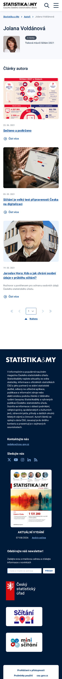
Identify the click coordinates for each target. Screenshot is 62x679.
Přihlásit (49, 571)
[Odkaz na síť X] (9, 460)
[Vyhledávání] (46, 5)
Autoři (27, 16)
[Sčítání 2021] (24, 616)
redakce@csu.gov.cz (18, 444)
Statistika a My (11, 16)
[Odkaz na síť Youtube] (16, 460)
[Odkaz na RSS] (36, 460)
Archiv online (39, 537)
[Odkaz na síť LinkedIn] (29, 460)
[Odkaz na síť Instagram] (22, 460)
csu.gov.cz (42, 675)
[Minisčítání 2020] (24, 642)
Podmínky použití (23, 675)
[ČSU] (21, 590)
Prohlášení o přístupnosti (30, 670)
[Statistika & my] (20, 5)
